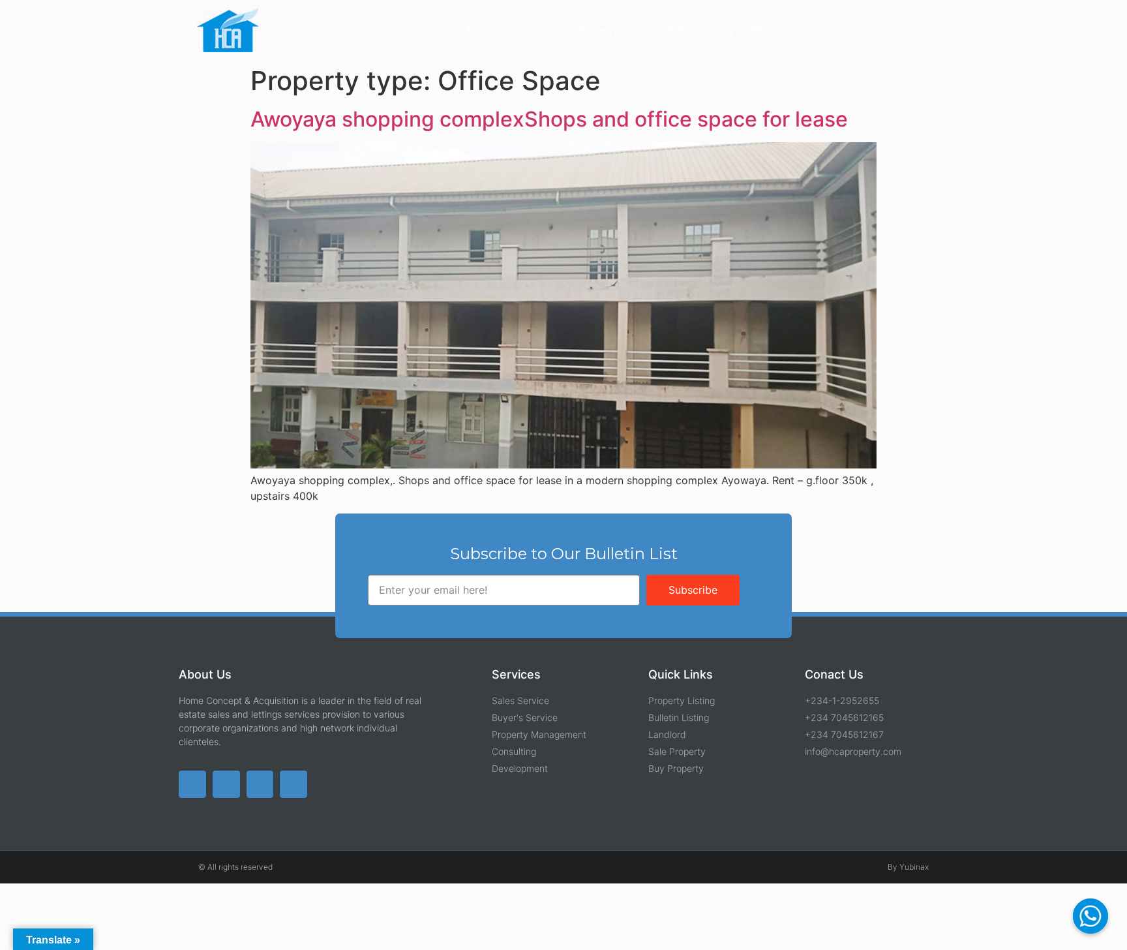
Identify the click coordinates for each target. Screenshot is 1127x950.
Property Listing (614, 30)
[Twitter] (192, 784)
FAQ (761, 30)
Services (541, 30)
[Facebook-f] (226, 784)
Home (433, 30)
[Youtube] (260, 784)
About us (484, 30)
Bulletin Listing (700, 30)
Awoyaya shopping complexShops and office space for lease (549, 119)
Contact (806, 30)
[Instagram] (293, 784)
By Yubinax (908, 867)
